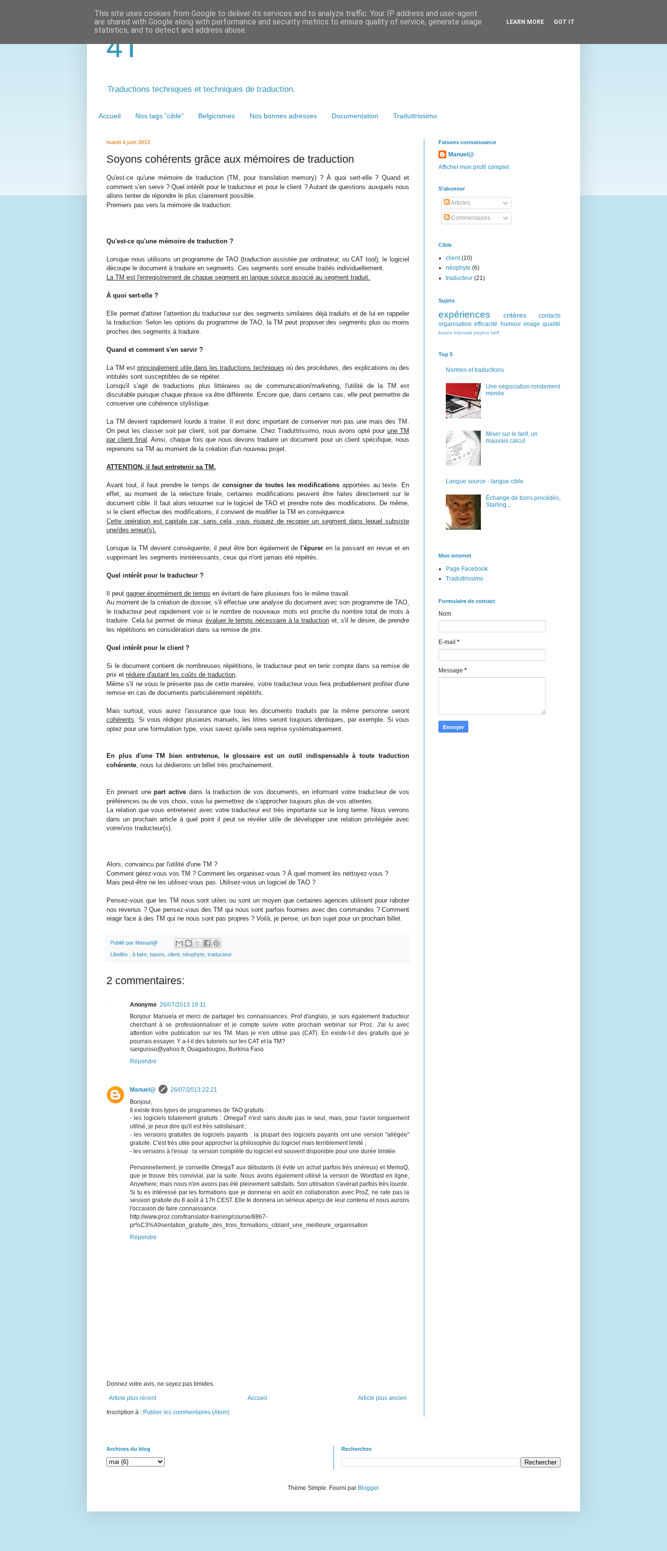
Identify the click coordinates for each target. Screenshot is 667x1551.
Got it (564, 22)
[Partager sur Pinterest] (216, 943)
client (173, 954)
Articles (460, 202)
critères (514, 315)
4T (123, 47)
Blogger (368, 1488)
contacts (550, 315)
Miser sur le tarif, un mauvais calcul (512, 437)
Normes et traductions (475, 369)
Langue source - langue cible (484, 481)
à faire (139, 954)
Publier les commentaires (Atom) (186, 1412)
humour (510, 324)
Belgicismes (216, 116)
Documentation (355, 116)
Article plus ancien (382, 1398)
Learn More (525, 22)
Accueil (110, 116)
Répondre (143, 1061)
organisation (455, 324)
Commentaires (470, 218)
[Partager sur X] (198, 943)
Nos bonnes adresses (283, 116)
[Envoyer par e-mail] (179, 943)
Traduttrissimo (415, 116)
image (531, 324)
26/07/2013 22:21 (193, 1089)
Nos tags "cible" (159, 116)
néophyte (194, 954)
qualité (551, 324)
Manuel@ (143, 1089)
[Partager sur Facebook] (207, 943)
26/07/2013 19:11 (183, 1004)
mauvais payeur (471, 332)
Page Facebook (467, 568)
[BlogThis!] (188, 943)
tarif (495, 332)
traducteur (220, 954)
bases (157, 954)
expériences (464, 314)
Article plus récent (132, 1398)
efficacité (486, 324)
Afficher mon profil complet (473, 167)
